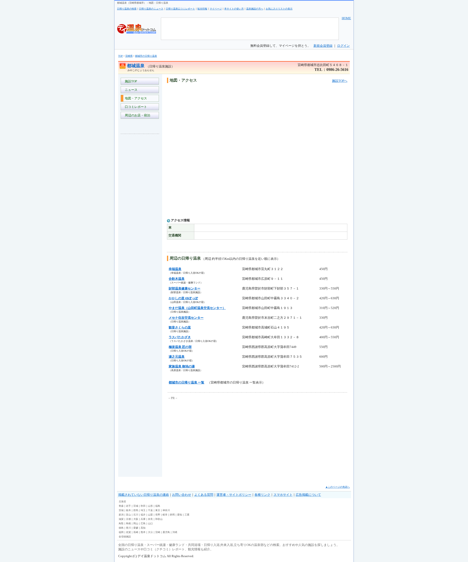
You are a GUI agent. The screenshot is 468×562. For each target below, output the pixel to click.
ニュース (130, 90)
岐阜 (165, 514)
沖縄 (174, 532)
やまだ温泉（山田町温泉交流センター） (197, 308)
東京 (157, 510)
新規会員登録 (322, 45)
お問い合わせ (181, 494)
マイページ (216, 8)
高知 (143, 527)
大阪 (135, 519)
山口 (150, 523)
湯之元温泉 (177, 356)
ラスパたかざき (180, 337)
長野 (157, 514)
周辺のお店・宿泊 (136, 115)
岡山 (135, 523)
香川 (128, 527)
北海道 (122, 501)
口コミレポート (135, 107)
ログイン (343, 45)
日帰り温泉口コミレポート (180, 8)
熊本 (143, 532)
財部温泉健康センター (184, 288)
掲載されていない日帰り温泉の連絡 (143, 494)
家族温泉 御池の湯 (182, 366)
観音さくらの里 (180, 327)
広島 (143, 523)
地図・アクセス (135, 98)
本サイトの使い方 (234, 8)
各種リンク (262, 494)
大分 (150, 532)
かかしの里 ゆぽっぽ (183, 298)
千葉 (150, 510)
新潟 (121, 514)
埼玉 (143, 510)
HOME (346, 18)
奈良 (150, 519)
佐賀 (128, 532)
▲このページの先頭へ (337, 487)
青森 (121, 506)
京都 (128, 519)
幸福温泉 (175, 269)
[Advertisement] (140, 210)
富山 (128, 514)
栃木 (128, 510)
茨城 (121, 510)
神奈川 (166, 510)
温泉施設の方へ (254, 8)
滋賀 (121, 519)
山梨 (150, 514)
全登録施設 (125, 536)
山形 (150, 506)
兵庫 (143, 519)
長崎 (135, 532)
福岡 (121, 532)
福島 (157, 506)
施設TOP (130, 81)
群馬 (135, 510)
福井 (143, 514)
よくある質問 (203, 494)
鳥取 (121, 523)
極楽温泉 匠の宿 (180, 347)
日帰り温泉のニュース (151, 8)
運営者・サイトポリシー (233, 494)
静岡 (172, 514)
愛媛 (135, 527)
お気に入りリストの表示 (279, 8)
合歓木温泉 (177, 279)
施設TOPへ (339, 81)
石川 (135, 514)
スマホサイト (282, 494)
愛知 (179, 514)
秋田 (143, 506)
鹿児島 (166, 532)
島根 (128, 523)
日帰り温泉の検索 (126, 8)
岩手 (128, 506)
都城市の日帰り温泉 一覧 (186, 382)
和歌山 (159, 519)
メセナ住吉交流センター (186, 317)
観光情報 (202, 8)
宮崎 (157, 532)
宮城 (135, 506)
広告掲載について (308, 494)
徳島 (121, 527)
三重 (187, 514)
